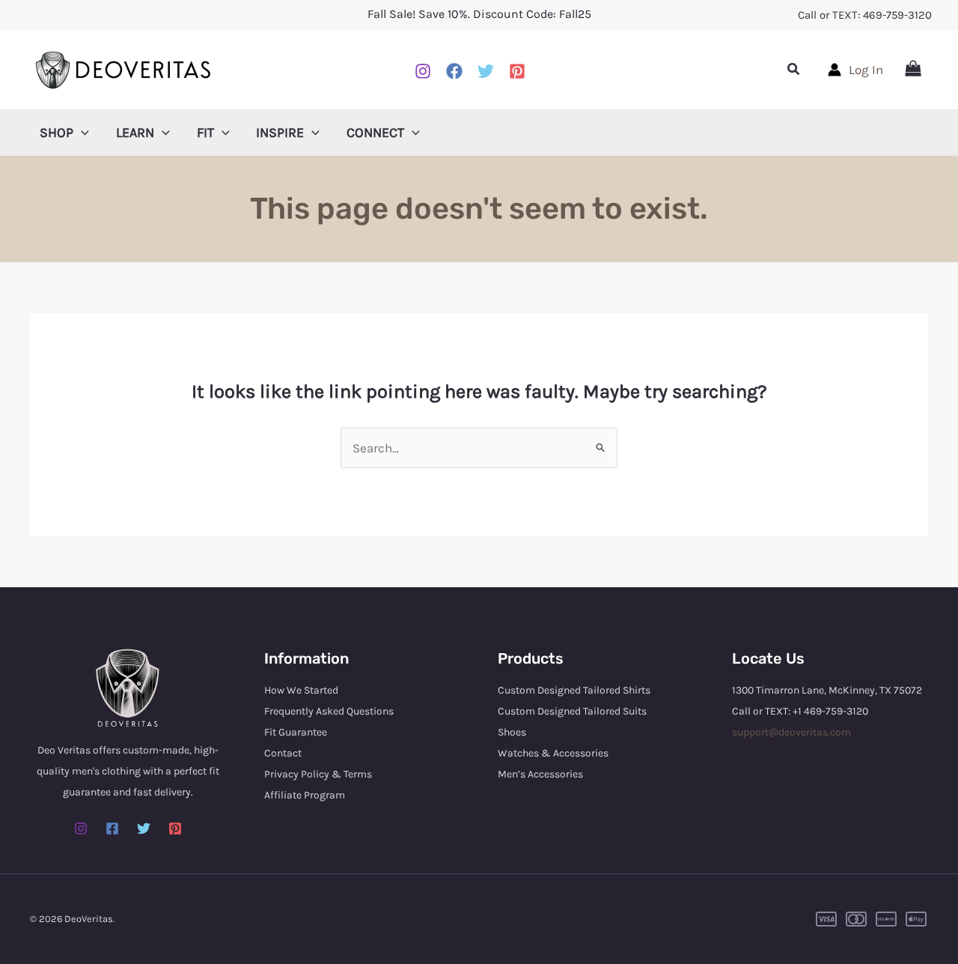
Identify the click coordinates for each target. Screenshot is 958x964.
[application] (81, 132)
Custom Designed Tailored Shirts (574, 690)
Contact (283, 753)
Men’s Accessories (540, 774)
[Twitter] (143, 828)
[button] (794, 69)
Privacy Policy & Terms (318, 774)
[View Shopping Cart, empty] (913, 70)
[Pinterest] (517, 71)
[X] (486, 71)
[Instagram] (423, 71)
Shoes (512, 732)
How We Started (301, 690)
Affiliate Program (304, 795)
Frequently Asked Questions (329, 711)
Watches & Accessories (553, 753)
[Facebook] (454, 71)
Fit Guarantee (295, 732)
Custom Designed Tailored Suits (572, 711)
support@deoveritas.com (791, 732)
